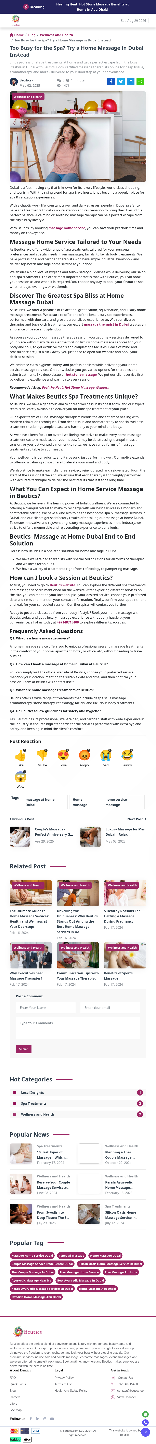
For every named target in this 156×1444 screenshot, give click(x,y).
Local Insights (32, 1092)
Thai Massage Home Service (79, 1272)
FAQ (13, 1377)
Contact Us (125, 1377)
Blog (32, 35)
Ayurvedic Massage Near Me (31, 1280)
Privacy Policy (64, 1377)
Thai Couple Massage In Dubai (33, 1272)
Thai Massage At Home (121, 1272)
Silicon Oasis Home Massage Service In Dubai (110, 1264)
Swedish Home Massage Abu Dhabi (36, 1297)
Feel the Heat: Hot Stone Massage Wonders (75, 387)
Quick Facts (18, 1384)
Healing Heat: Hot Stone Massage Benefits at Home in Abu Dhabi (92, 7)
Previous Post (23, 819)
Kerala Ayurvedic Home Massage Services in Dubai (119, 1187)
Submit (23, 1049)
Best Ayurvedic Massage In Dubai (80, 1280)
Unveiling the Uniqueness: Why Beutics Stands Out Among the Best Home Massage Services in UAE (77, 921)
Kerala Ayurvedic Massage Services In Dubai (42, 1289)
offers (13, 1403)
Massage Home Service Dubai (32, 1255)
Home (19, 35)
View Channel (125, 1397)
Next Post (135, 819)
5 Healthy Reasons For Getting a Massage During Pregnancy (122, 916)
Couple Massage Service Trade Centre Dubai (42, 1264)
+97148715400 (68, 622)
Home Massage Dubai (105, 1255)
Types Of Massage (71, 1255)
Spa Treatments (34, 1103)
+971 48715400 (127, 1384)
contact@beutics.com (131, 1390)
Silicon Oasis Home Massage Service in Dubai (120, 1217)
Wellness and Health (56, 35)
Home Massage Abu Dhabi (97, 1289)
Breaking (37, 7)
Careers (15, 1397)
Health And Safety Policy (71, 1390)
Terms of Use (64, 1384)
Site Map (16, 1410)
